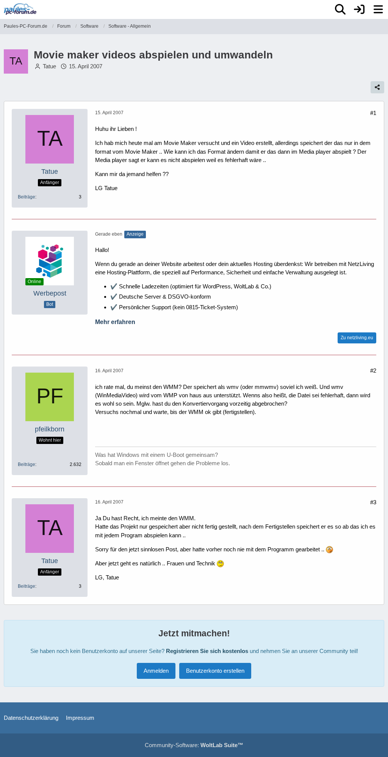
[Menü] (378, 9)
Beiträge (26, 197)
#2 (373, 370)
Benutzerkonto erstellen (215, 670)
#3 (373, 502)
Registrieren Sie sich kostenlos (207, 651)
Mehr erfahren (115, 322)
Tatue (49, 66)
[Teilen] (377, 87)
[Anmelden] (359, 9)
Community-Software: (194, 745)
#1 (373, 113)
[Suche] (340, 9)
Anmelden (156, 670)
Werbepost (49, 293)
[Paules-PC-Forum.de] (20, 9)
